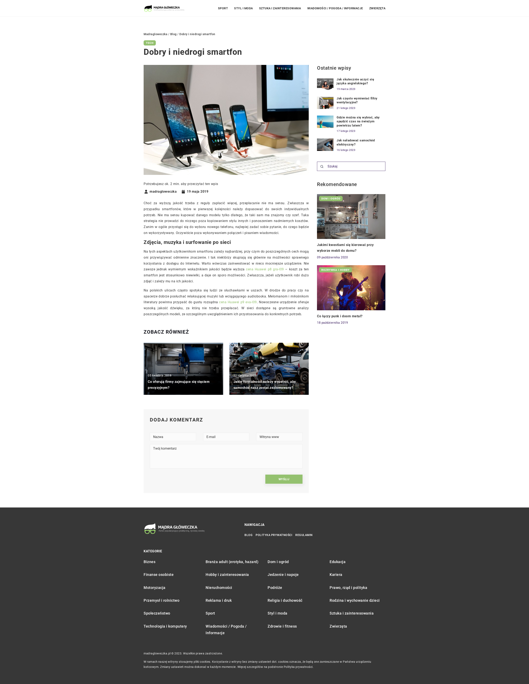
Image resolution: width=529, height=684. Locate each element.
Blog (248, 535)
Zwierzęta (377, 8)
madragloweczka (163, 191)
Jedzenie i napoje (283, 574)
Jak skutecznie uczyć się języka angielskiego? (355, 81)
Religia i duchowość (285, 600)
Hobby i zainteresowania (227, 574)
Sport (223, 8)
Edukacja (338, 562)
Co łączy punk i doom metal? (340, 316)
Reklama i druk (219, 600)
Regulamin (304, 535)
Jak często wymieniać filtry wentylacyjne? (357, 100)
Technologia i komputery (165, 626)
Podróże (275, 587)
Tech (150, 42)
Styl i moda (243, 8)
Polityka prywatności (274, 535)
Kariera (336, 574)
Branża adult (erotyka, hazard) (232, 562)
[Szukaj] (322, 167)
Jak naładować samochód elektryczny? (356, 142)
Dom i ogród (278, 562)
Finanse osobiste (159, 574)
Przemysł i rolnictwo (161, 600)
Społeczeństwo (157, 613)
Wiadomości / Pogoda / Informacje (335, 8)
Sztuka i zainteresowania (280, 8)
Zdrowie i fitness (282, 626)
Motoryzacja (155, 587)
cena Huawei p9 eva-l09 (238, 302)
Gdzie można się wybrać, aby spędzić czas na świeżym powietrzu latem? (358, 121)
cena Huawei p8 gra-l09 (265, 269)
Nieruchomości (219, 587)
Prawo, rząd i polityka (348, 587)
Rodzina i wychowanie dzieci (355, 600)
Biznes (149, 562)
